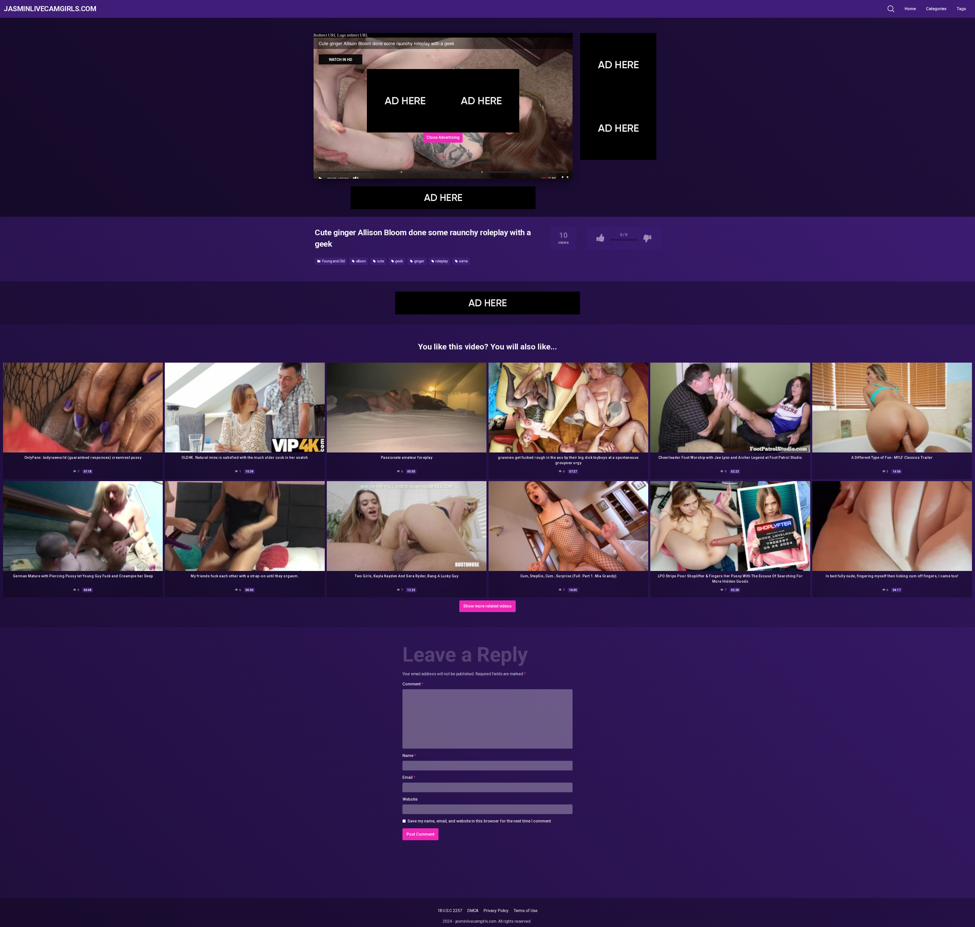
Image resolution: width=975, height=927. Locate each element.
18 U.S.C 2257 (449, 910)
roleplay (441, 261)
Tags (961, 8)
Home (910, 8)
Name (409, 755)
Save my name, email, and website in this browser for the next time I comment (479, 821)
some (463, 261)
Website (409, 799)
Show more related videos (487, 606)
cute (380, 261)
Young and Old (333, 261)
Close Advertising (443, 137)
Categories (936, 8)
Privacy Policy (496, 910)
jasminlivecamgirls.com (50, 9)
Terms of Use (526, 910)
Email (408, 777)
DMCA (473, 910)
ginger (418, 261)
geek (399, 261)
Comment (412, 684)
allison (360, 261)
